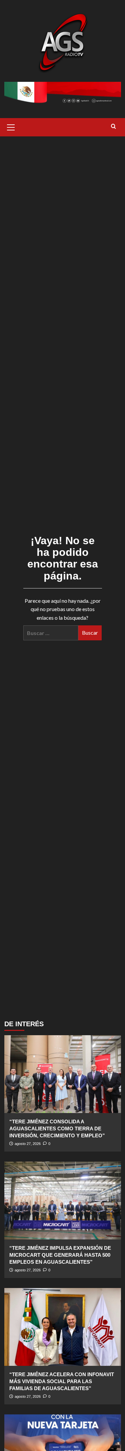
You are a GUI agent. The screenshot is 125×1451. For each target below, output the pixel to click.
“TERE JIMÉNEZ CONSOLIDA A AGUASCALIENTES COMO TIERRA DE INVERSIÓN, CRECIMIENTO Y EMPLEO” (57, 1128)
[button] (11, 126)
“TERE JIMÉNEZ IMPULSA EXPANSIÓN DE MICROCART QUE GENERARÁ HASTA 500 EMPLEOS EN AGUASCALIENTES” (60, 1255)
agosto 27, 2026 (28, 1144)
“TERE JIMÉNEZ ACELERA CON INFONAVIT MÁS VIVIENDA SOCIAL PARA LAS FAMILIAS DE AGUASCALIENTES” (61, 1381)
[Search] (113, 126)
